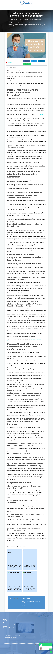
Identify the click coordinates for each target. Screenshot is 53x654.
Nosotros (12, 7)
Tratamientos (34, 7)
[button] (29, 8)
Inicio (7, 7)
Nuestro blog (16, 19)
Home (12, 19)
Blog (40, 7)
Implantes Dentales (19, 7)
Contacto (45, 7)
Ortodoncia (27, 7)
